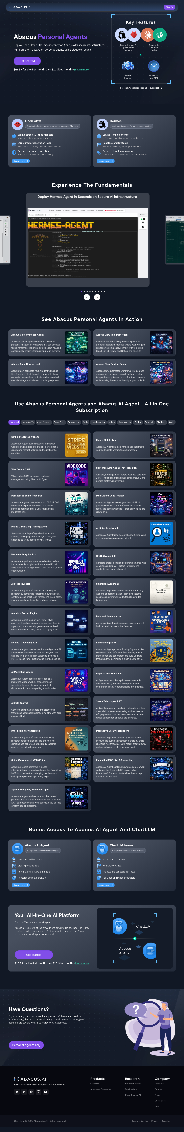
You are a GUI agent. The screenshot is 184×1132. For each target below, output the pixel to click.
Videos (112, 422)
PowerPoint (59, 422)
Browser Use (73, 422)
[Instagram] (38, 1092)
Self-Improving (98, 422)
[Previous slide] (87, 297)
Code (85, 422)
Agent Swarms (43, 422)
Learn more (82, 69)
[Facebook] (31, 1092)
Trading (138, 422)
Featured (14, 422)
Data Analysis (125, 422)
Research (149, 422)
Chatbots (161, 422)
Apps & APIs (28, 422)
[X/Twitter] (17, 1092)
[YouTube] (46, 1092)
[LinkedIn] (24, 1092)
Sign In (169, 7)
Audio (171, 422)
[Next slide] (97, 297)
